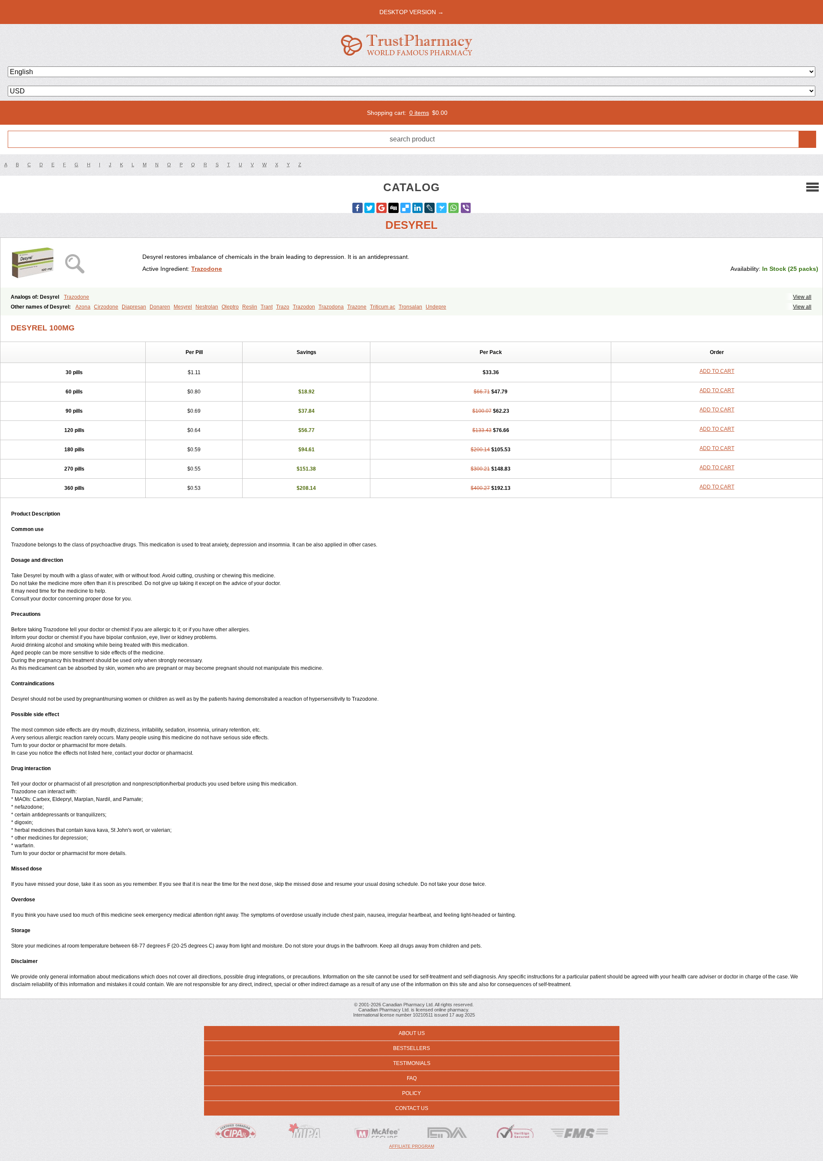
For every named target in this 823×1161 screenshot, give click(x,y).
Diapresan (134, 307)
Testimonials (411, 1063)
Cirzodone (106, 307)
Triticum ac (382, 307)
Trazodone (206, 268)
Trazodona (331, 307)
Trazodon (304, 307)
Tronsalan (410, 307)
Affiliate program (411, 1146)
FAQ (412, 1078)
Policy (411, 1093)
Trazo (282, 307)
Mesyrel (183, 307)
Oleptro (230, 307)
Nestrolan (206, 307)
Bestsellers (411, 1048)
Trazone (356, 307)
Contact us (411, 1108)
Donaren (160, 307)
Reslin (249, 307)
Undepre (436, 307)
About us (412, 1033)
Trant (267, 307)
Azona (82, 307)
